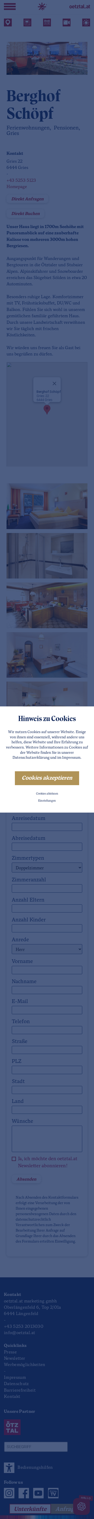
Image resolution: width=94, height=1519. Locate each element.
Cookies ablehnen (47, 793)
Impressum (71, 758)
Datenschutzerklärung (31, 758)
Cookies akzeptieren (47, 778)
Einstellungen (47, 801)
